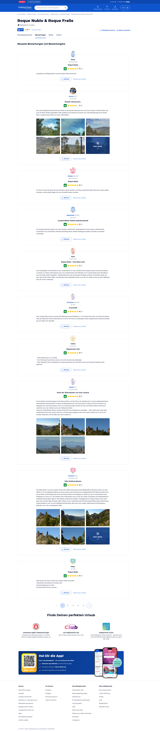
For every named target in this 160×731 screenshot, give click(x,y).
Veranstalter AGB (77, 690)
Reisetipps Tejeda (65, 14)
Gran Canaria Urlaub (43, 14)
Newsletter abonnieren (26, 703)
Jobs (100, 700)
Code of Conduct (50, 700)
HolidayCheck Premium (26, 710)
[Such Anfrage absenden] (65, 8)
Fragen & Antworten (25, 697)
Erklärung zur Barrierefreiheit (81, 713)
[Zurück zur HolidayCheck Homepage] (25, 7)
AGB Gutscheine (77, 710)
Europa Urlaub (21, 14)
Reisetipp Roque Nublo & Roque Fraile (82, 14)
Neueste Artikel (104, 707)
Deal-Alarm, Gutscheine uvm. (28, 700)
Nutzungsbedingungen (79, 693)
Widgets (48, 693)
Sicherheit (75, 717)
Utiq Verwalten (77, 703)
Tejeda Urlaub (54, 14)
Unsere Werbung (104, 693)
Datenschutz (76, 697)
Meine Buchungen (24, 690)
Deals (21, 2)
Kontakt (112, 2)
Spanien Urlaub (31, 14)
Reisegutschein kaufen (26, 707)
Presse (101, 697)
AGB (73, 707)
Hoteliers (48, 690)
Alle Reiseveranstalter (25, 717)
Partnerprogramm (51, 697)
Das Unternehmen (105, 690)
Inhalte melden (23, 720)
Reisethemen (103, 703)
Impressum (76, 720)
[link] (98, 8)
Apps (20, 713)
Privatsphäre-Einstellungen (81, 700)
